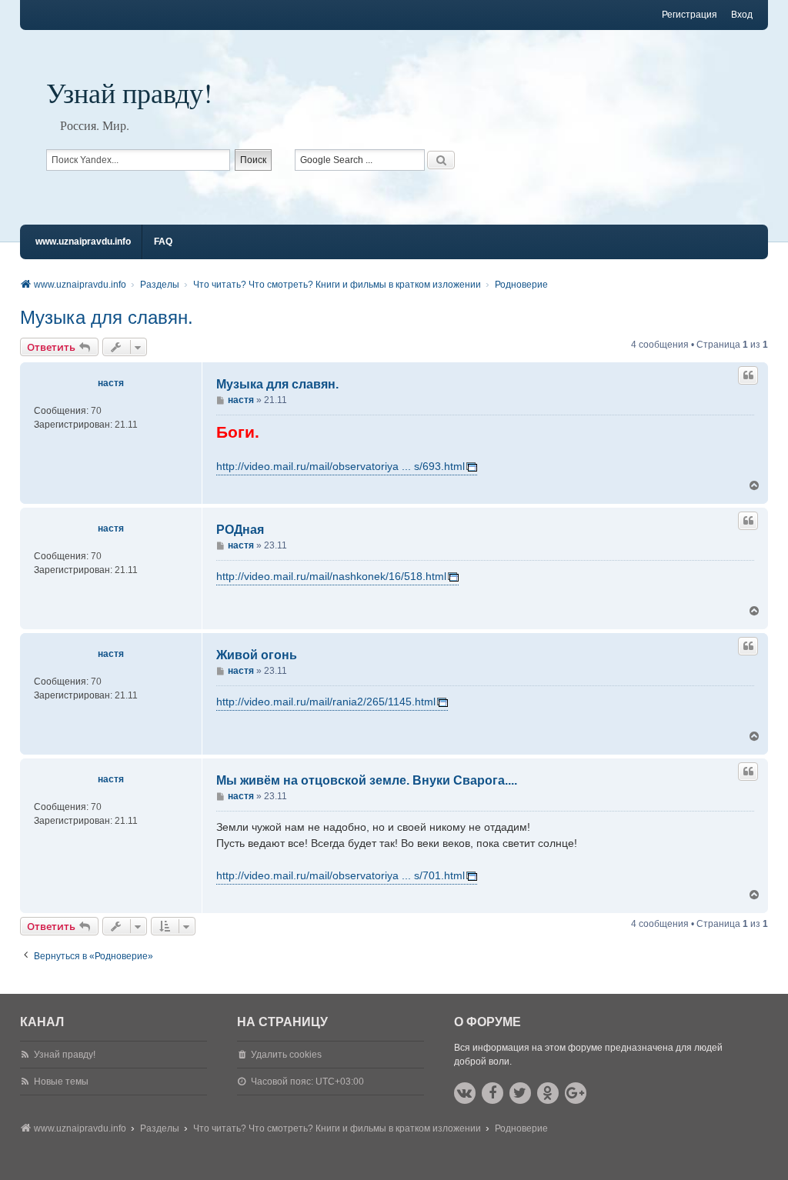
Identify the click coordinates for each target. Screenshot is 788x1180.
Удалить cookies (286, 1054)
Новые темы (61, 1081)
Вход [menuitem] (742, 14)
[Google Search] (441, 160)
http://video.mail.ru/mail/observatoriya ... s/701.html (340, 875)
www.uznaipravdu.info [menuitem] (83, 241)
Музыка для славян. (106, 317)
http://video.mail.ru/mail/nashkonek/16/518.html (331, 576)
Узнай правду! (129, 92)
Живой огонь (256, 655)
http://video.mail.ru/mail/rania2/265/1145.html (326, 701)
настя (111, 383)
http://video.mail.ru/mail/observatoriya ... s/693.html (340, 466)
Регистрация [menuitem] (689, 14)
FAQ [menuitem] (163, 241)
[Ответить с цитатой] (748, 375)
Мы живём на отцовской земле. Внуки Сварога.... (366, 780)
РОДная (240, 529)
